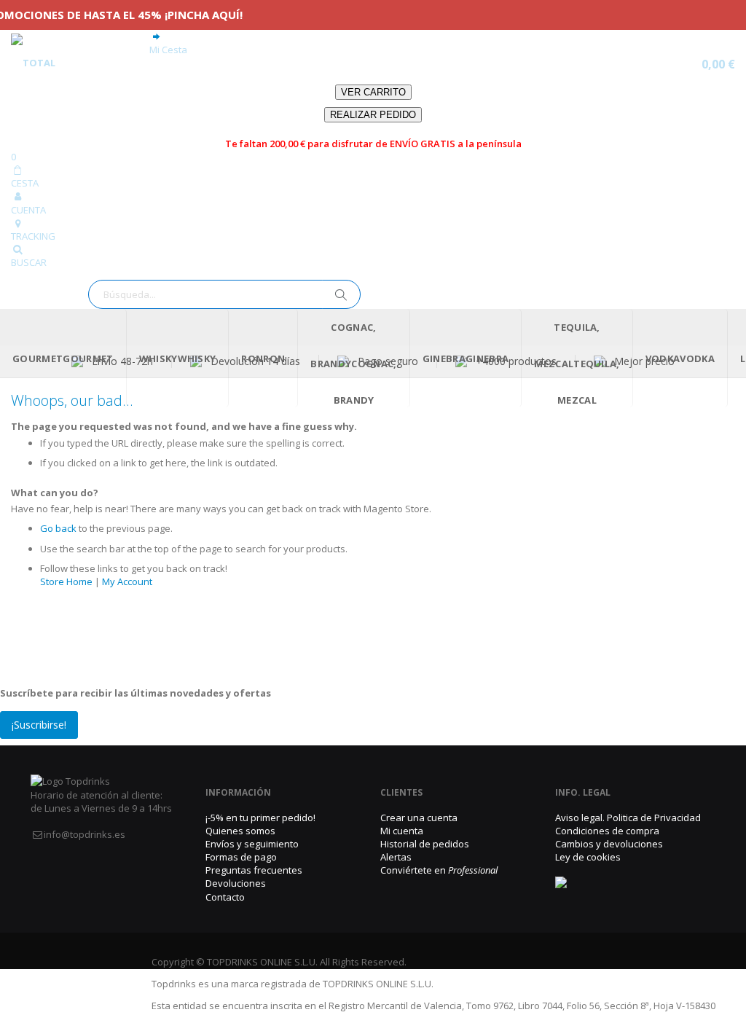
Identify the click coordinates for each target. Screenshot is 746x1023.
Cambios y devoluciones (609, 843)
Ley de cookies (588, 856)
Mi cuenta (401, 830)
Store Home (66, 581)
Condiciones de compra (607, 830)
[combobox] (224, 294)
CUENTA (28, 209)
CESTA (25, 182)
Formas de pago (241, 856)
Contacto (225, 897)
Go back (58, 528)
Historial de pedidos (424, 843)
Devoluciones (235, 883)
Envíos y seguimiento (252, 843)
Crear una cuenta (419, 817)
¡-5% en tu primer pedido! (260, 817)
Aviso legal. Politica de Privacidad (628, 817)
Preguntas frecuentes (253, 870)
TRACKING (33, 236)
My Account (127, 581)
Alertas (396, 856)
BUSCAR (29, 262)
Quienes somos (240, 830)
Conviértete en (439, 870)
